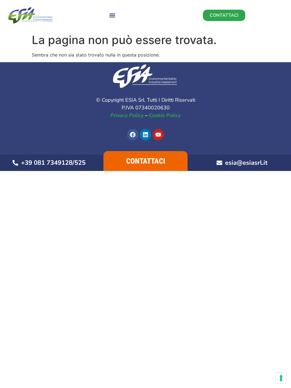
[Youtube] (158, 134)
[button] (112, 15)
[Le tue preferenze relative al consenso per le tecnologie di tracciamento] (281, 378)
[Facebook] (132, 134)
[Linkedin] (145, 134)
